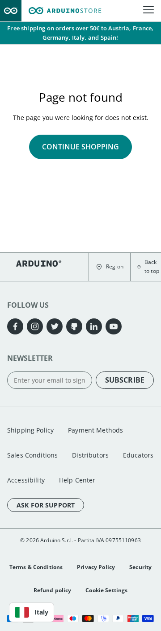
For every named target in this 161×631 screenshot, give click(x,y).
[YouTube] (114, 326)
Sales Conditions (32, 455)
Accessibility (26, 480)
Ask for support (46, 505)
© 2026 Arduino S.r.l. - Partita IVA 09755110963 (80, 540)
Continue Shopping (80, 147)
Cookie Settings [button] (106, 590)
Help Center (77, 480)
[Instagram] (35, 326)
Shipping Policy (30, 430)
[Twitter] (55, 326)
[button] (109, 267)
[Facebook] (15, 326)
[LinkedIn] (94, 326)
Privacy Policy (96, 567)
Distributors (90, 455)
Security (140, 567)
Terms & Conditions (36, 567)
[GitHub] (74, 326)
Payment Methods (95, 430)
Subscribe (124, 380)
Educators (138, 455)
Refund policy (53, 590)
